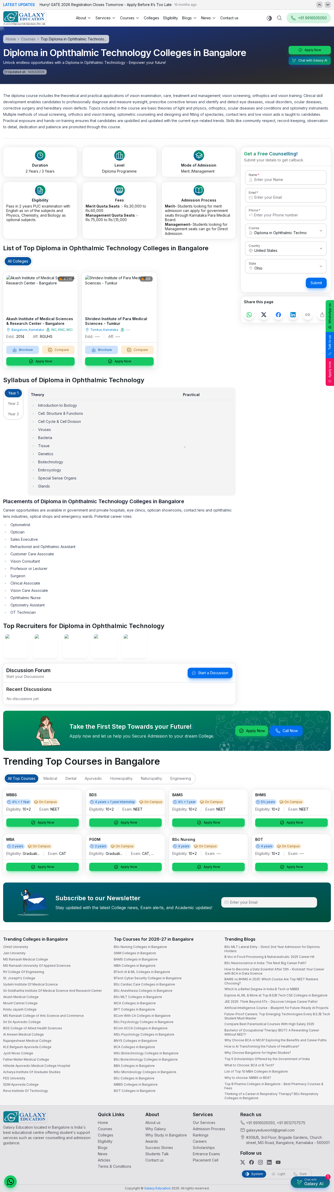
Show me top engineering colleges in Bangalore (270, 1157)
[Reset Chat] (320, 1060)
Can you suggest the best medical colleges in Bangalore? (275, 1136)
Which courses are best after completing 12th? (268, 1147)
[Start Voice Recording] (235, 1182)
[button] (320, 1048)
